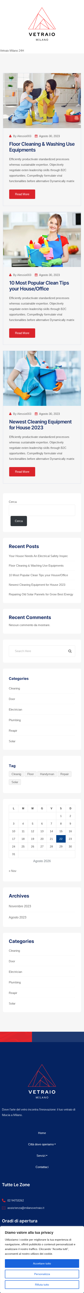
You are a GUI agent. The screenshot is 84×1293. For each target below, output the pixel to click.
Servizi (41, 1155)
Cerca (13, 501)
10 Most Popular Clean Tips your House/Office (39, 286)
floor (30, 774)
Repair (64, 774)
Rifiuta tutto (42, 1284)
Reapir (13, 730)
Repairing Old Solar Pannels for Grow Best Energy (41, 594)
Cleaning (14, 688)
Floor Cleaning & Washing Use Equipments (36, 565)
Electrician (15, 709)
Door (12, 699)
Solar (12, 741)
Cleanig (16, 774)
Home (42, 1133)
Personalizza (42, 1274)
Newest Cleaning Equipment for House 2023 (40, 424)
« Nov (12, 870)
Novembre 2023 (20, 906)
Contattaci (42, 1167)
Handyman (47, 774)
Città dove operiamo (41, 1144)
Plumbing (15, 720)
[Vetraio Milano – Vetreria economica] (42, 24)
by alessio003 (22, 136)
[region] (42, 1259)
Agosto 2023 (17, 917)
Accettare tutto (42, 1263)
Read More (22, 194)
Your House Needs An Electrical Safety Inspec (38, 556)
